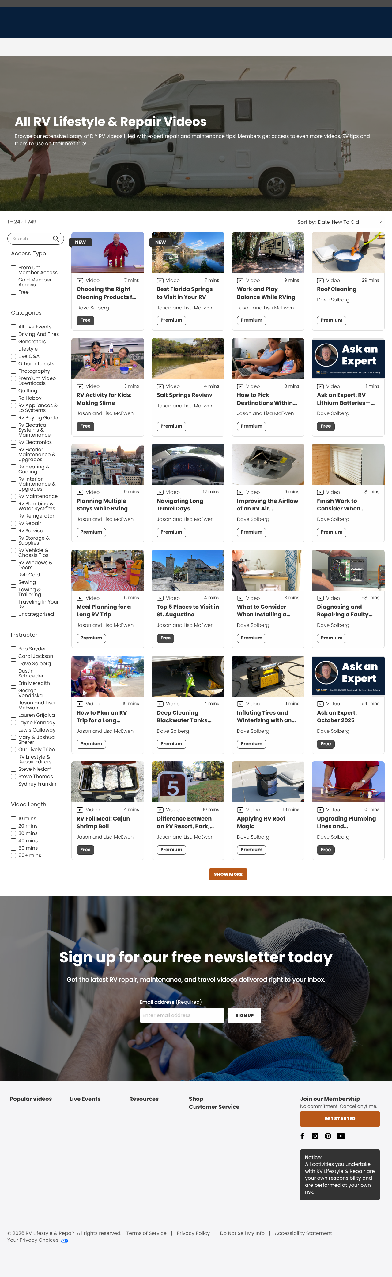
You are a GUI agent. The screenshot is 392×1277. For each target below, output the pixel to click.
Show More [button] (228, 874)
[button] (56, 238)
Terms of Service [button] (146, 1233)
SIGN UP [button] (244, 1015)
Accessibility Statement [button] (303, 1233)
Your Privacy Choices (32, 1240)
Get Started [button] (340, 1119)
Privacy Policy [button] (193, 1233)
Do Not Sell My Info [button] (242, 1233)
